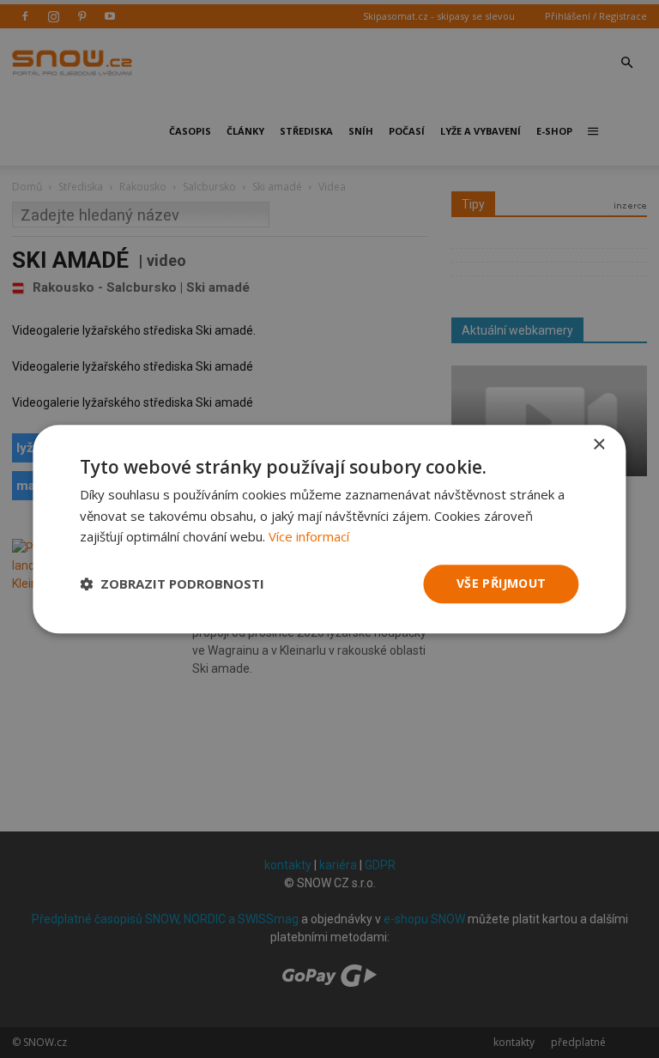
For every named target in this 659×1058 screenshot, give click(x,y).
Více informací (309, 537)
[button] (172, 584)
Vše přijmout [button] (501, 583)
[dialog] (329, 529)
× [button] (598, 444)
